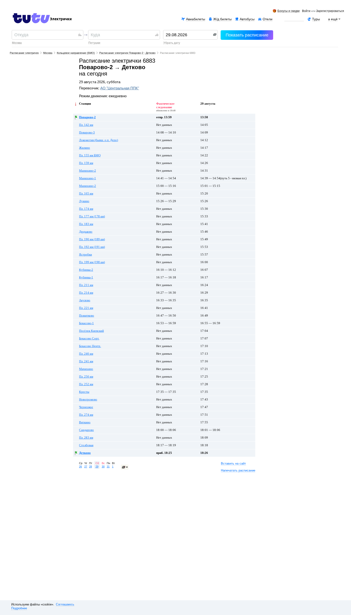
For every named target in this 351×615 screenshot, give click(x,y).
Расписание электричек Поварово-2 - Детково (127, 52)
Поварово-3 (87, 132)
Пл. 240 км (86, 353)
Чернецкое (86, 407)
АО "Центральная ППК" (119, 88)
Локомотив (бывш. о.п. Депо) (98, 140)
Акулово (84, 300)
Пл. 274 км (86, 414)
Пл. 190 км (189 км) (92, 239)
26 (80, 466)
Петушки (94, 43)
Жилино (84, 147)
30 (103, 466)
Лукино (84, 201)
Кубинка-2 (86, 270)
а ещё (333, 19)
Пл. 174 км (86, 208)
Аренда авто (294, 19)
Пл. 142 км (86, 125)
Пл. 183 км (86, 224)
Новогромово (88, 399)
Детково (85, 453)
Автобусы (247, 19)
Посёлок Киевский (91, 331)
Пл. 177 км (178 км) (92, 216)
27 (85, 466)
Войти (306, 11)
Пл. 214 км (86, 292)
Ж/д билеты (222, 19)
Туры (316, 19)
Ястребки (85, 254)
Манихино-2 (87, 170)
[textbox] (45, 35)
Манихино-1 (87, 178)
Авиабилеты (195, 19)
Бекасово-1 (86, 323)
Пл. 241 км (86, 361)
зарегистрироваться (330, 11)
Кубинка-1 (86, 277)
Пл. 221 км (86, 308)
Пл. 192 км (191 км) (92, 247)
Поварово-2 (87, 117)
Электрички (61, 19)
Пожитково (86, 315)
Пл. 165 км (86, 193)
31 (108, 466)
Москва (17, 43)
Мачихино (86, 369)
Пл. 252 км (86, 384)
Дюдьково (85, 231)
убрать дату (171, 43)
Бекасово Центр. (90, 346)
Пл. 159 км (86, 163)
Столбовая (86, 445)
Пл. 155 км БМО (90, 155)
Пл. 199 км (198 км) (92, 262)
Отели (267, 19)
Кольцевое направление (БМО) (76, 52)
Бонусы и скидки (288, 11)
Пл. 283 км (86, 437)
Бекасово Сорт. (89, 338)
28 (90, 466)
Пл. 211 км (86, 285)
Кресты (84, 392)
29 (97, 466)
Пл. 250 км (86, 376)
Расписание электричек (24, 52)
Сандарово (86, 430)
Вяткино (84, 422)
